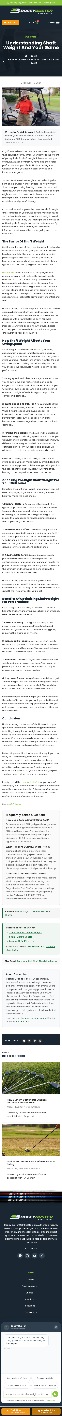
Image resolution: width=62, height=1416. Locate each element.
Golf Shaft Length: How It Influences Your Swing (31, 1163)
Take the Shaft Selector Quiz (25, 932)
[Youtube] (34, 1256)
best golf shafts (30, 782)
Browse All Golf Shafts (21, 941)
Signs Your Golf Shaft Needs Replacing (37, 961)
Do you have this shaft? (17, 1385)
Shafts (29, 1292)
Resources (29, 1305)
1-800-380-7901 (35, 946)
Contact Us (31, 1312)
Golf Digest (15, 804)
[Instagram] (27, 1256)
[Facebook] (20, 1256)
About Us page (32, 1018)
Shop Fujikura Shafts (20, 936)
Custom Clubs (29, 1286)
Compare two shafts (45, 1378)
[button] (24, 1041)
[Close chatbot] (56, 1327)
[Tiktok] (42, 1256)
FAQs (15, 950)
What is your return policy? (45, 1385)
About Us (29, 1299)
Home (31, 1279)
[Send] (55, 1394)
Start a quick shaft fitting (17, 1378)
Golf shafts (8, 272)
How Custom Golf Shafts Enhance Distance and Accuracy (27, 1101)
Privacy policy (50, 1400)
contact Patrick (47, 1018)
